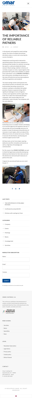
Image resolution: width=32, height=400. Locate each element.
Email (4, 264)
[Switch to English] (16, 396)
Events (7, 228)
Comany (4, 272)
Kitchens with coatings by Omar (14, 213)
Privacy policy (7, 351)
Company (15, 47)
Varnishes (7, 245)
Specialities (7, 331)
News (5, 334)
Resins (6, 237)
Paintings (7, 232)
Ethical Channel (8, 357)
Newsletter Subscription (10, 346)
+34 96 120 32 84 (8, 376)
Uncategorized (9, 241)
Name (4, 256)
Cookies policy (7, 354)
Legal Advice (7, 348)
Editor (7, 47)
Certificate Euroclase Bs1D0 (13, 209)
